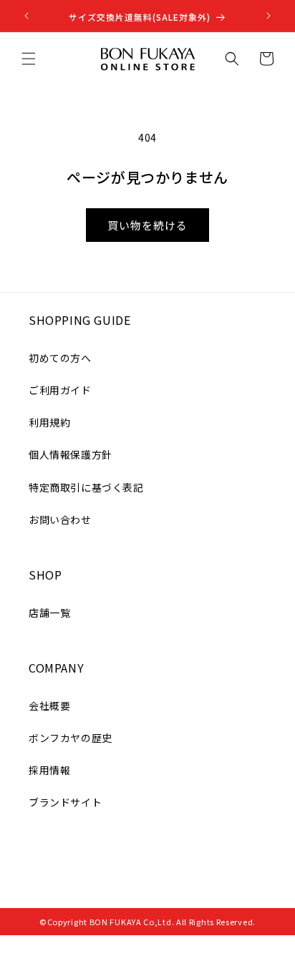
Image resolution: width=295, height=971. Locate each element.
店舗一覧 (49, 612)
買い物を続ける (147, 225)
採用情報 (49, 770)
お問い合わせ (60, 519)
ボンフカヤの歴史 (70, 738)
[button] (28, 58)
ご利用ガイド (60, 390)
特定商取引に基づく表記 (86, 487)
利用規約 (49, 422)
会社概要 (49, 705)
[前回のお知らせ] (26, 15)
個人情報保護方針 (70, 454)
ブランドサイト (65, 802)
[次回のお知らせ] (268, 15)
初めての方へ (60, 358)
